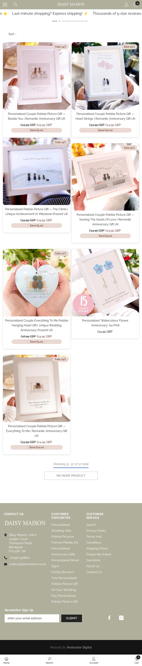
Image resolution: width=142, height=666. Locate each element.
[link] (49, 660)
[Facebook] (109, 617)
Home (55, 21)
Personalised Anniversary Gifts (75, 21)
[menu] (5, 4)
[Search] (15, 4)
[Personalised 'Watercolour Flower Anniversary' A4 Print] (105, 282)
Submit (71, 618)
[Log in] (126, 5)
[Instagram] (121, 617)
